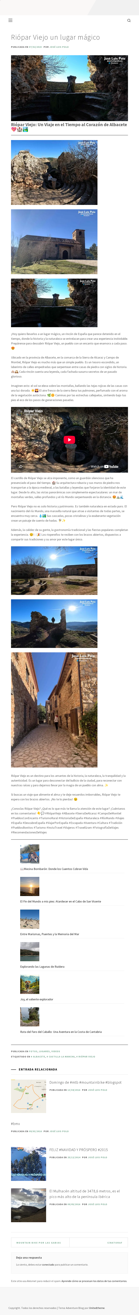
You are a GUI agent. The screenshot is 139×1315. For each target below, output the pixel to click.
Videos (55, 1051)
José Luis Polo (59, 46)
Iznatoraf (115, 1242)
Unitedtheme (97, 1308)
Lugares (44, 1051)
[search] (128, 20)
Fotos (33, 1051)
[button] (54, 172)
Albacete (39, 1056)
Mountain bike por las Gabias (38, 1242)
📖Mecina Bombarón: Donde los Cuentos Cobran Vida (54, 869)
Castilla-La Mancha (62, 1056)
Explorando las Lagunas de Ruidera (42, 967)
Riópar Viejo (86, 1056)
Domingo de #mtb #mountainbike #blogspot (86, 1082)
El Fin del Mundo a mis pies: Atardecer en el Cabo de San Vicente (60, 901)
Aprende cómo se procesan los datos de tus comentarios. (94, 1281)
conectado (48, 1264)
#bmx (15, 1123)
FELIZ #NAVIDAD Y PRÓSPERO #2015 (78, 1149)
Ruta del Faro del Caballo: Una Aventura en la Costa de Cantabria (61, 1032)
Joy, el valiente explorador (36, 999)
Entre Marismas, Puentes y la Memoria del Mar (49, 934)
